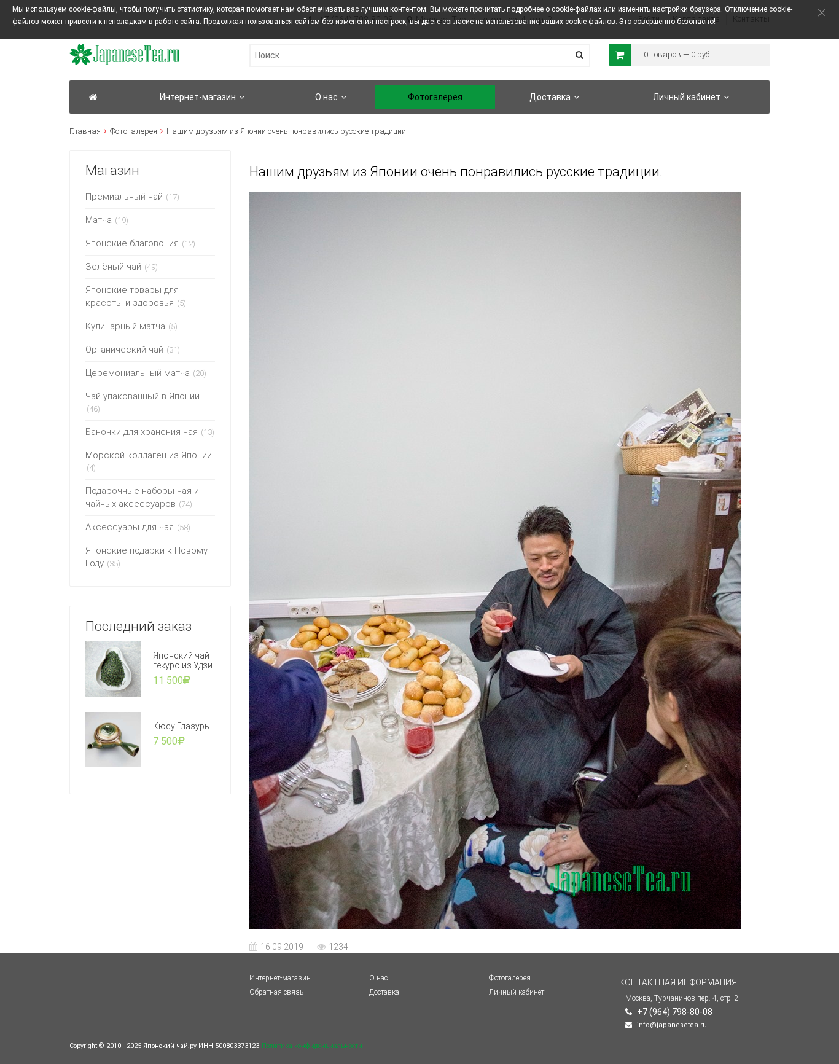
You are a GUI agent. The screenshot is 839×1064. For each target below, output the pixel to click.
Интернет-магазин (280, 978)
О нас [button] (326, 97)
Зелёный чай (113, 266)
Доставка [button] (550, 97)
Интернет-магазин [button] (198, 97)
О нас (378, 978)
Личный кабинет (516, 992)
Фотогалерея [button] (435, 97)
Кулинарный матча (125, 326)
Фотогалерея (133, 131)
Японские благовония (132, 243)
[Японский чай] (93, 97)
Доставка (384, 992)
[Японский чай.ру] (124, 49)
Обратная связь (276, 992)
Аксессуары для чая (129, 527)
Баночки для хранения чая (141, 431)
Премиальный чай (124, 196)
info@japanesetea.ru (672, 1025)
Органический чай (124, 349)
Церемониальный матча (137, 372)
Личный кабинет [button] (686, 97)
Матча (98, 219)
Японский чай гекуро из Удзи (183, 660)
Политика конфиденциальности (312, 1046)
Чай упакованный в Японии (142, 396)
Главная (85, 131)
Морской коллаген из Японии (148, 455)
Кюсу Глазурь (181, 726)
